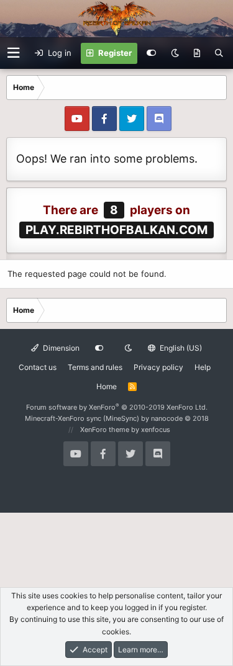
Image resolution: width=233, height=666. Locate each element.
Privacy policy (158, 367)
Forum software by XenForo (117, 407)
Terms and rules (95, 367)
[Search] (219, 53)
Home (106, 386)
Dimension (60, 348)
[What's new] (197, 53)
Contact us (38, 367)
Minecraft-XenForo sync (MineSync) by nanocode (117, 418)
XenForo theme (104, 429)
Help (202, 367)
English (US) (180, 348)
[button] (13, 53)
